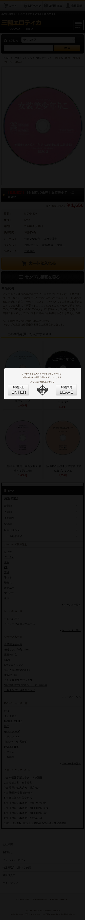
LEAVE (62, 387)
